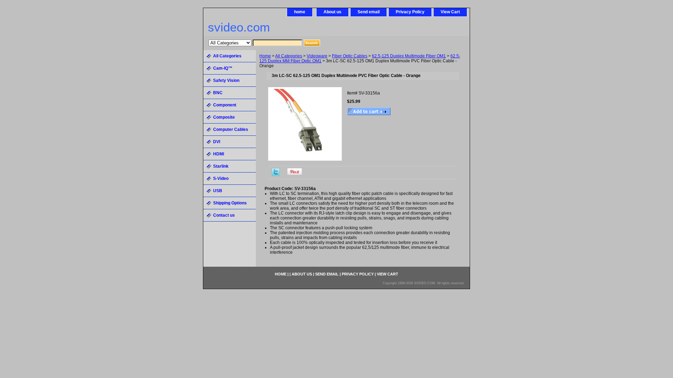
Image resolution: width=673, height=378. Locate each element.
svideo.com (239, 27)
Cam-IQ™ (222, 68)
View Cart (450, 11)
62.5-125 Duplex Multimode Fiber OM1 (409, 56)
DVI (216, 141)
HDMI (218, 154)
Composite (224, 117)
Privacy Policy (410, 11)
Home (265, 56)
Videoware (317, 56)
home (299, 11)
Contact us (224, 215)
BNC (218, 92)
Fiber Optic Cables (349, 56)
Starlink (221, 166)
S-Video (221, 178)
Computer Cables (230, 129)
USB (217, 190)
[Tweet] (276, 174)
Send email (369, 11)
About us (332, 11)
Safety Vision (226, 80)
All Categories (288, 56)
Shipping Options (230, 203)
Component (224, 105)
